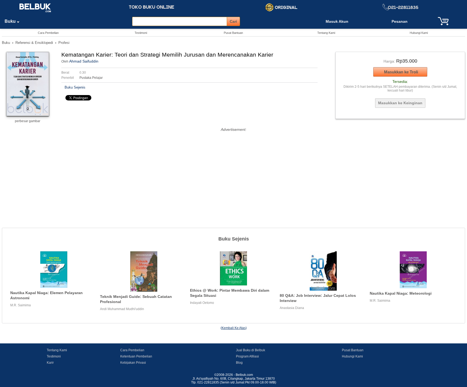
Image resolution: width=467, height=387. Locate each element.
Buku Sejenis (75, 87)
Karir (50, 363)
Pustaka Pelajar (91, 78)
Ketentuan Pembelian (136, 356)
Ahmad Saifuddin (83, 61)
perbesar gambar (27, 121)
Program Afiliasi (247, 356)
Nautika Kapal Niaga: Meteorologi (401, 293)
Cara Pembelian (48, 32)
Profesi (63, 43)
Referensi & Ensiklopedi (34, 43)
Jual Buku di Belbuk (250, 350)
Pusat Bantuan (233, 32)
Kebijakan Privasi (133, 363)
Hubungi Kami (419, 32)
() (234, 328)
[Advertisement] (233, 171)
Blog (239, 363)
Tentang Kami (326, 32)
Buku (11, 21)
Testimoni (141, 32)
